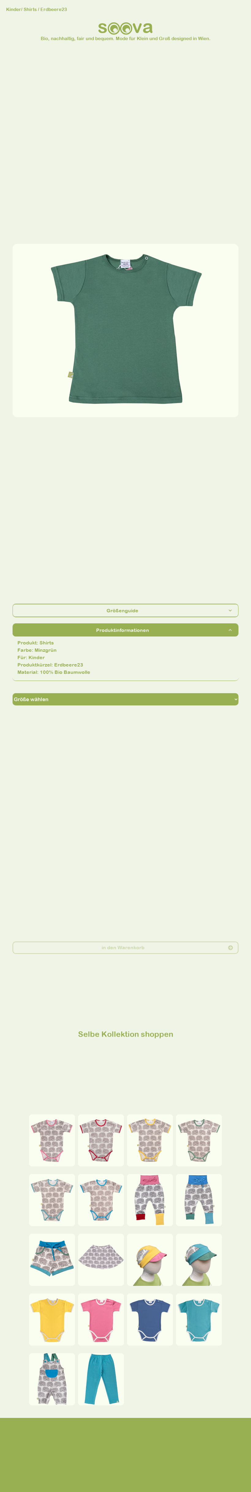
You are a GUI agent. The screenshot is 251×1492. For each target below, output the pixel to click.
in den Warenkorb (123, 947)
